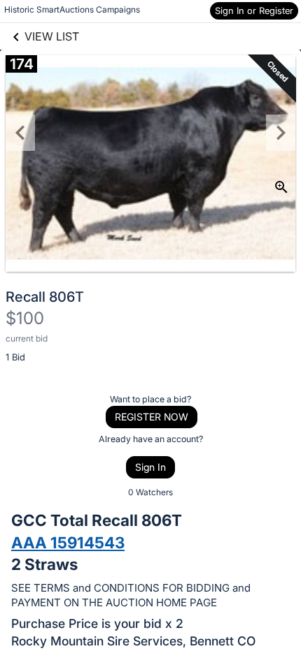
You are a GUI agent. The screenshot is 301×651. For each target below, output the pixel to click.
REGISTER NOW (151, 417)
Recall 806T (45, 296)
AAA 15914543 (68, 542)
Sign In (150, 467)
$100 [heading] (25, 318)
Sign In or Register (254, 10)
